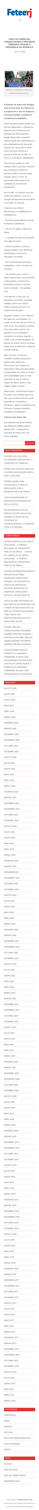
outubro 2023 (11, 883)
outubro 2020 (11, 1084)
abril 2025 (9, 780)
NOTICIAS (8, 1432)
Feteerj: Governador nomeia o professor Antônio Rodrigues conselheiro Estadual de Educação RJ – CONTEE (19, 578)
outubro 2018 (11, 1222)
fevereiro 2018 (11, 1268)
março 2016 (9, 1400)
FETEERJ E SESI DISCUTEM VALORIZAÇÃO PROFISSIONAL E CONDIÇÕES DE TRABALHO (18, 459)
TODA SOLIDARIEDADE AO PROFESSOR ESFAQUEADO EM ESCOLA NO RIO (17, 501)
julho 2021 (9, 1033)
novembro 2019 (11, 1148)
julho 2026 (9, 694)
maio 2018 (9, 1251)
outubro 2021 (11, 1016)
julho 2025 (9, 763)
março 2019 (9, 1194)
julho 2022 (9, 969)
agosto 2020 (10, 1096)
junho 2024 (9, 837)
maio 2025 (9, 774)
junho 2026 (9, 699)
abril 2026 (9, 711)
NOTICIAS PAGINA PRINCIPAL (17, 1438)
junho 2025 (9, 768)
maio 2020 (9, 1113)
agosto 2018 (10, 1234)
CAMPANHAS (10, 1415)
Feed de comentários (15, 1475)
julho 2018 (9, 1239)
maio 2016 (9, 1389)
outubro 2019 (11, 1153)
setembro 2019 (11, 1159)
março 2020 (9, 1125)
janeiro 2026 (10, 728)
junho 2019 (9, 1176)
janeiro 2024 (10, 866)
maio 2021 (9, 1044)
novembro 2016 (11, 1354)
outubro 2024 (11, 814)
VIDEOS (7, 1449)
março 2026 (9, 717)
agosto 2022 (10, 964)
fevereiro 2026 (11, 722)
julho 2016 (9, 1377)
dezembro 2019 (11, 1142)
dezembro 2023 (11, 872)
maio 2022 (9, 981)
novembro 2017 (11, 1286)
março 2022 (9, 992)
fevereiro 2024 (11, 860)
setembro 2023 (11, 889)
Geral (7, 1420)
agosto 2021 (10, 1027)
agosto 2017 (10, 1303)
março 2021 (9, 1056)
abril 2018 (9, 1257)
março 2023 (9, 924)
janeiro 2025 (10, 797)
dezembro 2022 (11, 941)
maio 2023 (9, 912)
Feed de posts (11, 1469)
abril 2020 (9, 1119)
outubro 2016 (11, 1360)
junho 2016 (9, 1383)
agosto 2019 (10, 1165)
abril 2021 (9, 1050)
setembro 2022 (11, 958)
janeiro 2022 (10, 998)
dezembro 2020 (11, 1073)
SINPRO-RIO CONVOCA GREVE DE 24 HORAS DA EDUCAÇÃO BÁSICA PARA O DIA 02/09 (19, 472)
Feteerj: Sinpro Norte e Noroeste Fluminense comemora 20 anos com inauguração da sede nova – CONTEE (18, 657)
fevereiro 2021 (11, 1061)
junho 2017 (9, 1314)
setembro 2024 (11, 820)
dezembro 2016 (11, 1349)
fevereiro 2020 (11, 1130)
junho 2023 (9, 906)
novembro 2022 (11, 947)
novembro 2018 (11, 1217)
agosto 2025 (10, 757)
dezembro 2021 (11, 1004)
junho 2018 (9, 1245)
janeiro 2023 (10, 935)
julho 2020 (9, 1102)
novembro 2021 (11, 1010)
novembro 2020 (11, 1079)
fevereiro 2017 (11, 1337)
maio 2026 (9, 705)
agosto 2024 (10, 826)
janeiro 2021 (10, 1067)
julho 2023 (9, 901)
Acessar (8, 1464)
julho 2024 (9, 832)
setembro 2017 (11, 1297)
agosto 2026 (10, 688)
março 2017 (9, 1331)
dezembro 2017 (11, 1280)
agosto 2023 (10, 895)
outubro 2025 (11, 745)
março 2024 (9, 855)
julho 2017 (9, 1308)
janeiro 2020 (10, 1136)
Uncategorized (12, 1444)
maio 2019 (9, 1182)
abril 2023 (9, 918)
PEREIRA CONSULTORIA (25, 1500)
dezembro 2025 (11, 734)
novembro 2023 (11, 878)
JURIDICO (8, 1426)
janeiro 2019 (10, 1205)
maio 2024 (9, 843)
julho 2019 (9, 1171)
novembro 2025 (11, 740)
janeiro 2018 (10, 1274)
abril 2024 (9, 849)
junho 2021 (9, 1038)
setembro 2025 (11, 751)
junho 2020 (9, 1107)
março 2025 (9, 786)
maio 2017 (9, 1320)
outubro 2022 (11, 952)
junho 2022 (9, 975)
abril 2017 (9, 1326)
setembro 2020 (11, 1090)
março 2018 (9, 1263)
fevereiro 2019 (11, 1199)
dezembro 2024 (11, 803)
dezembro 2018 (11, 1211)
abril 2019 (9, 1188)
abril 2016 (9, 1395)
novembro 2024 (11, 809)
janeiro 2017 (10, 1343)
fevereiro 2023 (11, 929)
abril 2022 (9, 987)
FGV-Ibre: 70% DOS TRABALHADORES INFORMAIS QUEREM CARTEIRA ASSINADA (18, 641)
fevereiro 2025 (11, 791)
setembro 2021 (11, 1021)
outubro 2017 (11, 1291)
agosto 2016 (10, 1372)
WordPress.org (11, 1481)
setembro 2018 (11, 1228)
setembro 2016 (11, 1366)
